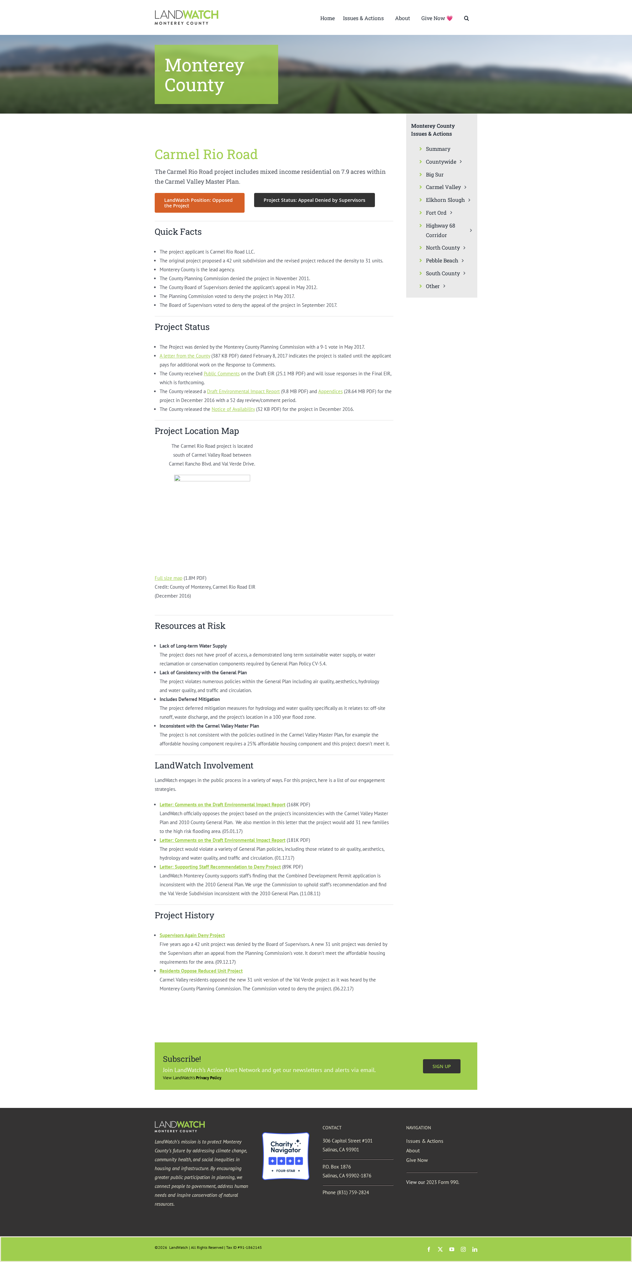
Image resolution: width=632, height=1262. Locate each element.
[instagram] (463, 1249)
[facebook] (428, 1249)
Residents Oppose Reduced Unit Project (201, 971)
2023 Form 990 (442, 1182)
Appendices (330, 391)
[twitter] (440, 1249)
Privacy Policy (208, 1078)
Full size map (168, 578)
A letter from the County (185, 356)
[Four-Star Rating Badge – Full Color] (285, 1135)
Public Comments (222, 373)
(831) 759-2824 (353, 1192)
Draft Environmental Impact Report (243, 391)
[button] (466, 17)
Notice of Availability (233, 409)
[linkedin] (474, 1249)
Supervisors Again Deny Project (192, 935)
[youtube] (451, 1249)
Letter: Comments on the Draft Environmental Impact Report (222, 840)
